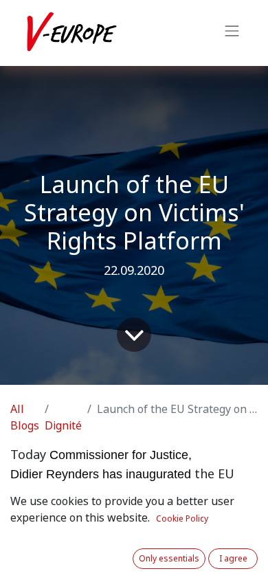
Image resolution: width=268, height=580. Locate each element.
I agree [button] (233, 558)
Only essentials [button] (169, 558)
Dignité (63, 426)
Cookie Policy (182, 518)
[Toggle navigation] (232, 33)
